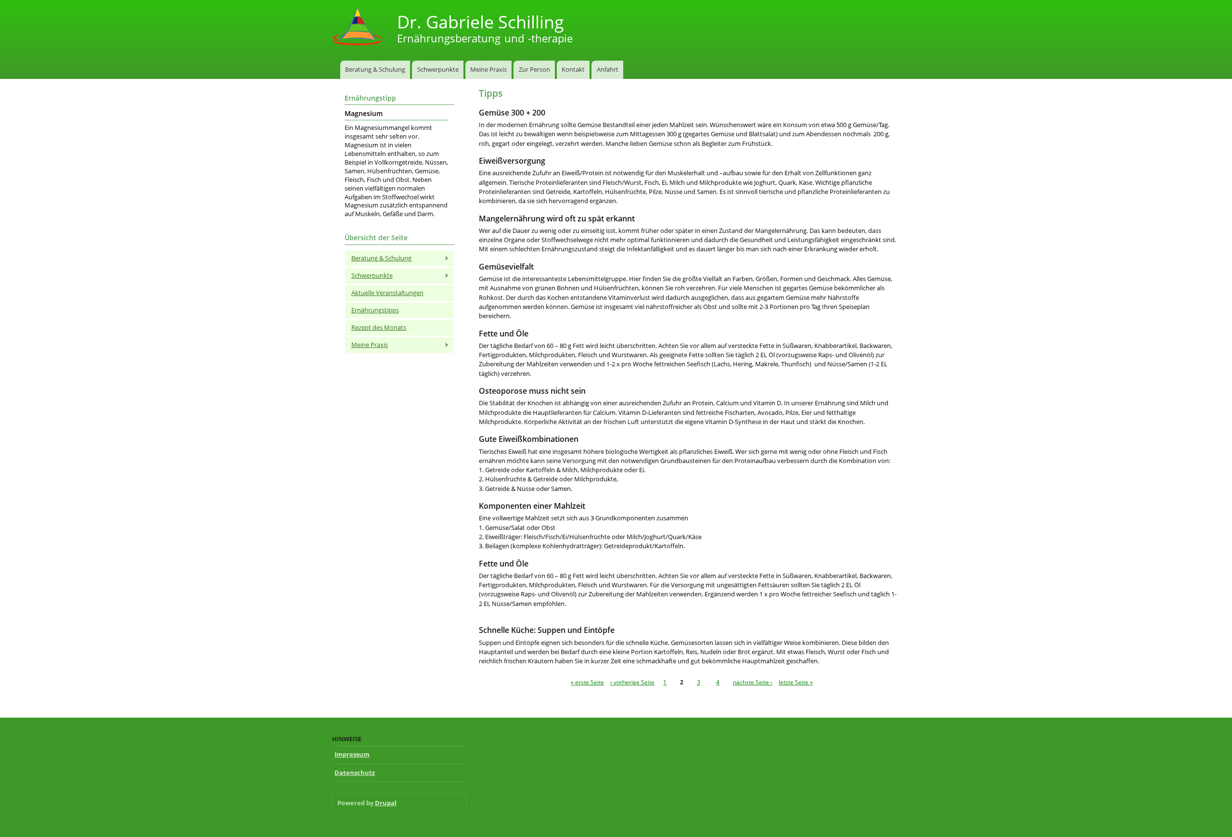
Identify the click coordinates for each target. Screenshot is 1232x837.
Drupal (386, 802)
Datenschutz (354, 772)
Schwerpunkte (438, 69)
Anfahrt (607, 69)
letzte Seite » (796, 682)
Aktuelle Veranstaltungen (387, 292)
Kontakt (573, 69)
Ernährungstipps (375, 310)
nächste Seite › (752, 682)
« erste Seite (587, 682)
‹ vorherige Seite (632, 682)
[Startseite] (358, 27)
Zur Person (534, 69)
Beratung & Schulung (375, 69)
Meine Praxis (488, 69)
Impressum (352, 754)
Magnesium (364, 113)
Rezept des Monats (378, 327)
